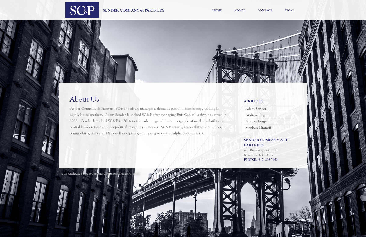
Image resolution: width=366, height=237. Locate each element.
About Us (253, 101)
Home (217, 10)
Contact (265, 10)
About (239, 10)
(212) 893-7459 (268, 160)
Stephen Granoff (258, 127)
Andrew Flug (255, 115)
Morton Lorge (256, 121)
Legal (289, 10)
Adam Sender (255, 109)
